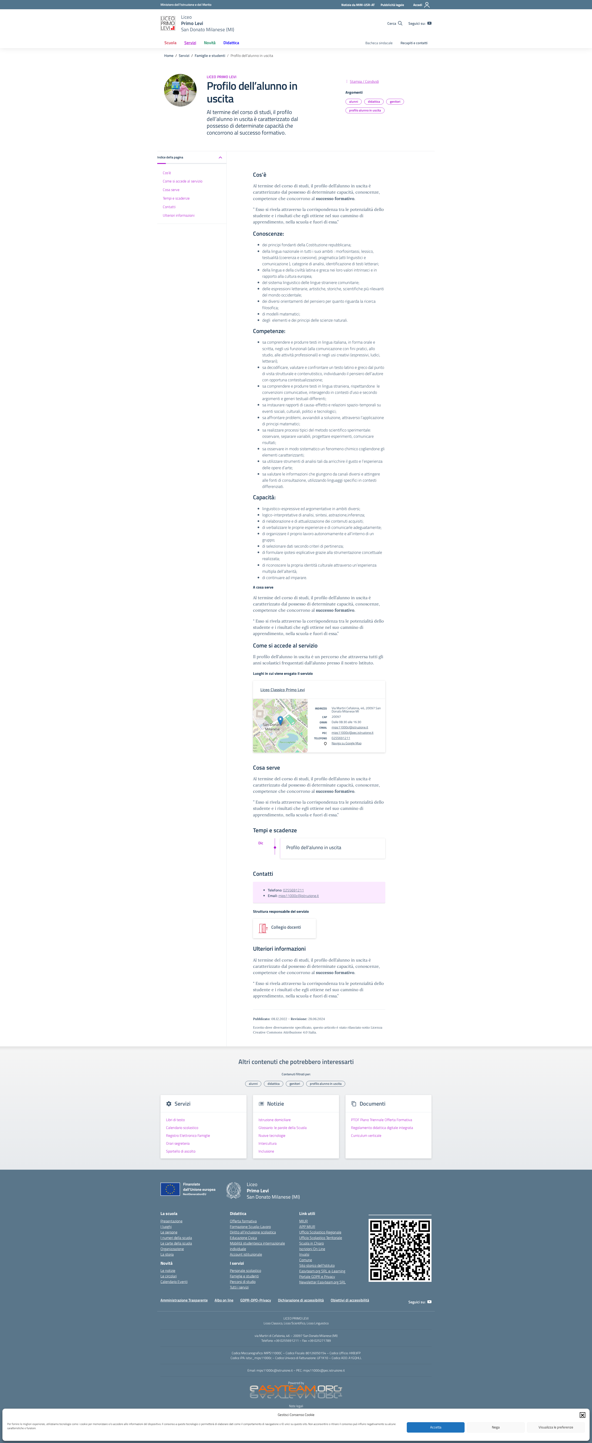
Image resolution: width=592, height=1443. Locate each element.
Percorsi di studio (243, 1281)
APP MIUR (307, 1226)
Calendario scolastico (182, 1127)
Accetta (435, 1427)
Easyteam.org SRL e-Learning (322, 1271)
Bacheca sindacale (379, 43)
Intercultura (268, 1143)
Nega (496, 1427)
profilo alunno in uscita (365, 110)
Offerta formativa (243, 1221)
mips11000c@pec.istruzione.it (352, 732)
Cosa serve (171, 189)
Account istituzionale (246, 1254)
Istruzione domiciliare (275, 1119)
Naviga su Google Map (346, 743)
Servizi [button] (190, 43)
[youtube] (429, 23)
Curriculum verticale (366, 1135)
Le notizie (167, 1270)
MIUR (303, 1221)
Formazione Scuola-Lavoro (250, 1226)
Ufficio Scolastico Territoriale (320, 1237)
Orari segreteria (178, 1143)
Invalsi (304, 1254)
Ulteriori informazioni (178, 215)
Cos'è (167, 173)
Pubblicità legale (392, 4)
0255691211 (341, 737)
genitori (395, 101)
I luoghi (166, 1226)
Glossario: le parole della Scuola (283, 1127)
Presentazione (171, 1221)
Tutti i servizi (239, 1287)
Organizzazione (172, 1249)
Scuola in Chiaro (311, 1243)
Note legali (296, 1405)
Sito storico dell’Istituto (317, 1265)
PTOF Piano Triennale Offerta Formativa (381, 1119)
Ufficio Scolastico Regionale (320, 1232)
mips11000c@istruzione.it (350, 727)
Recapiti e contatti (414, 43)
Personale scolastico (245, 1270)
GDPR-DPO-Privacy (255, 1300)
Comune (305, 1260)
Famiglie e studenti (244, 1276)
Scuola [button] (170, 43)
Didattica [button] (231, 43)
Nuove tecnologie (272, 1135)
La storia (167, 1254)
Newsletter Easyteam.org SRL (322, 1282)
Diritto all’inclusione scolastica (253, 1232)
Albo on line (224, 1300)
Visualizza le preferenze (556, 1427)
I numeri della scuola (176, 1237)
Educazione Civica (243, 1237)
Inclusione (266, 1151)
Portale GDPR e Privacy (317, 1276)
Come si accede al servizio (182, 181)
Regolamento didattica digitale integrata (382, 1127)
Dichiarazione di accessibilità (301, 1300)
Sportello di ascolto (180, 1151)
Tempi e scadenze (176, 198)
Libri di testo (175, 1119)
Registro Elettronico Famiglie (188, 1135)
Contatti (169, 207)
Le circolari (168, 1276)
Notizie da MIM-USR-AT (358, 4)
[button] (582, 1414)
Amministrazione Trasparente (184, 1300)
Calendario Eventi (174, 1281)
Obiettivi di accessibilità (350, 1300)
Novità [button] (210, 43)
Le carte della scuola (176, 1243)
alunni (353, 101)
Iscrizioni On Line (312, 1249)
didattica (374, 101)
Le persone (168, 1232)
